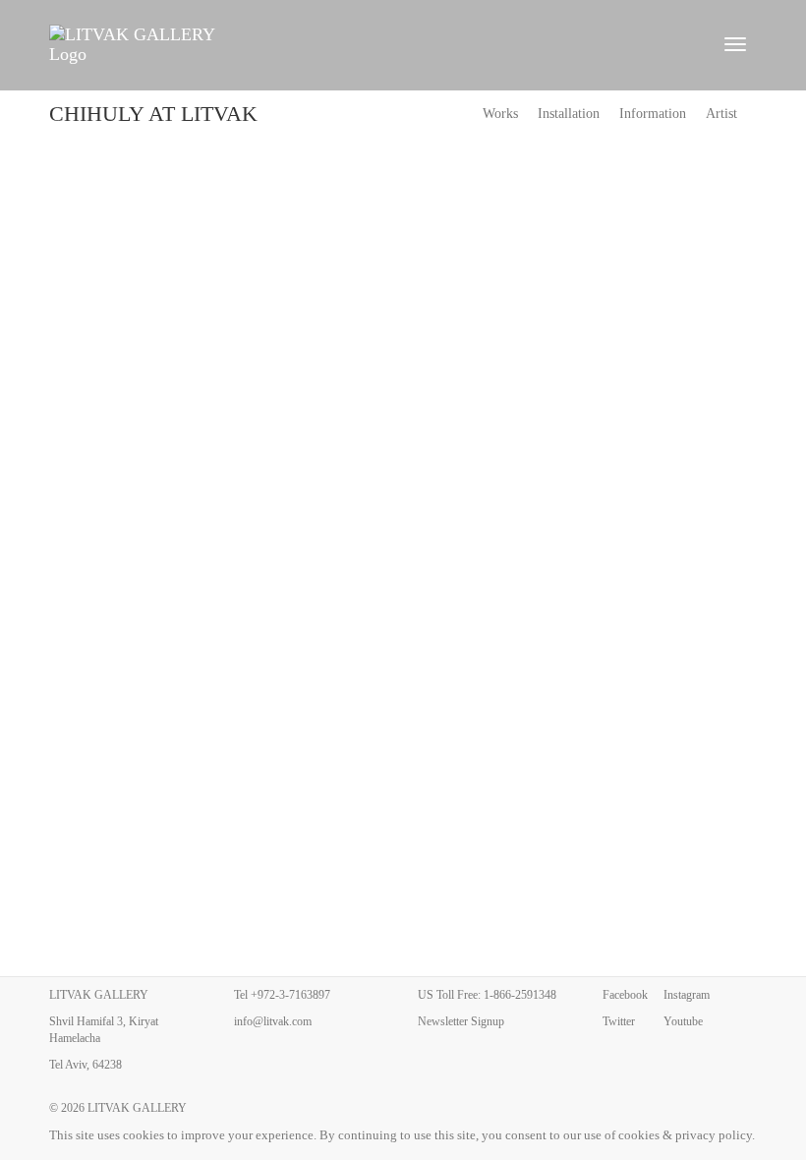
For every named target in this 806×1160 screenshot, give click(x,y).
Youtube (683, 1021)
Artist (721, 113)
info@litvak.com (273, 1021)
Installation (569, 113)
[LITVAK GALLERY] (374, 44)
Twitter (619, 1021)
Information (652, 113)
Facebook (625, 995)
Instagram (686, 995)
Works (500, 113)
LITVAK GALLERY (137, 1108)
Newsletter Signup (461, 1021)
